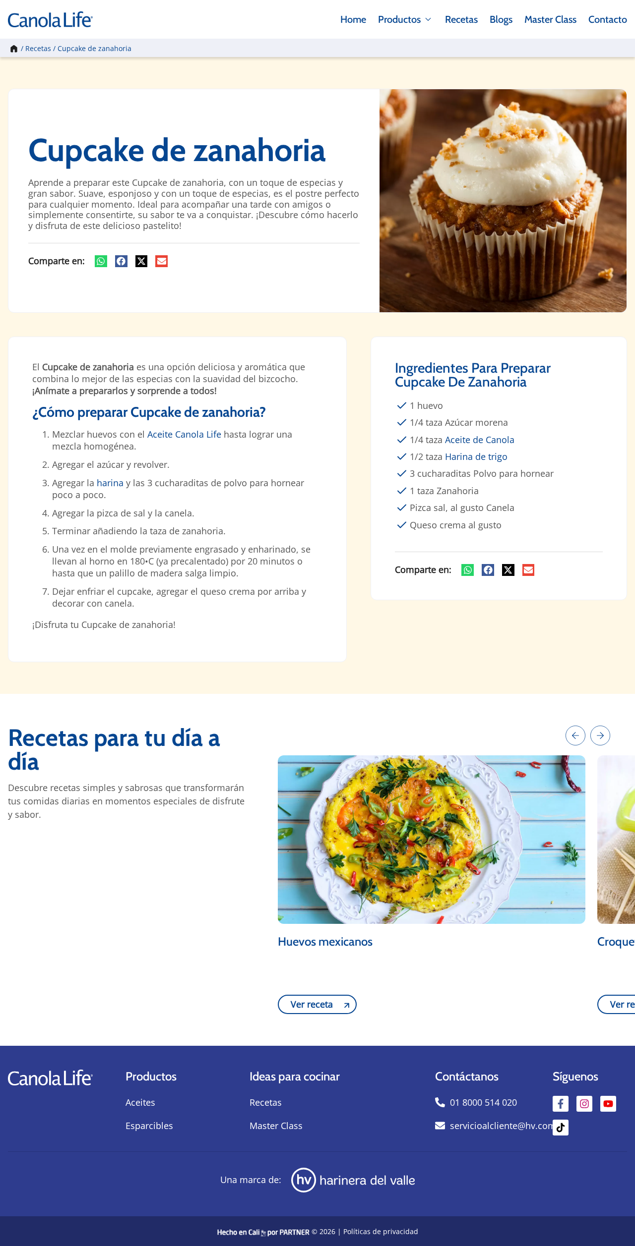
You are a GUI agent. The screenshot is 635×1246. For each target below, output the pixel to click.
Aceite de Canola (479, 440)
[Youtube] (608, 1104)
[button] (101, 261)
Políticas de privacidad (380, 1231)
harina (110, 483)
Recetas (38, 48)
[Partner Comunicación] (263, 1231)
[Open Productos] (428, 19)
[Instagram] (584, 1104)
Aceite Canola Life (184, 434)
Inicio (13, 48)
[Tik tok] (561, 1127)
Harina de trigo (476, 456)
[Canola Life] (50, 19)
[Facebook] (561, 1104)
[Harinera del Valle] (352, 1180)
